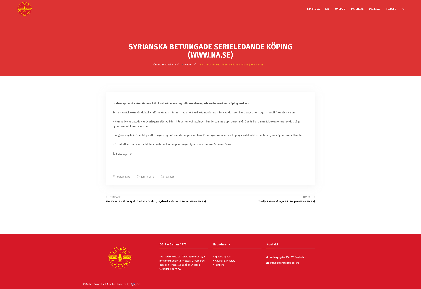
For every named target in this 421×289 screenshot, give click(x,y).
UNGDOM (340, 8)
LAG (327, 8)
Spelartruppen (222, 256)
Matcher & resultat (224, 260)
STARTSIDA (313, 8)
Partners (218, 265)
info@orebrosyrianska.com (284, 263)
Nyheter (169, 176)
